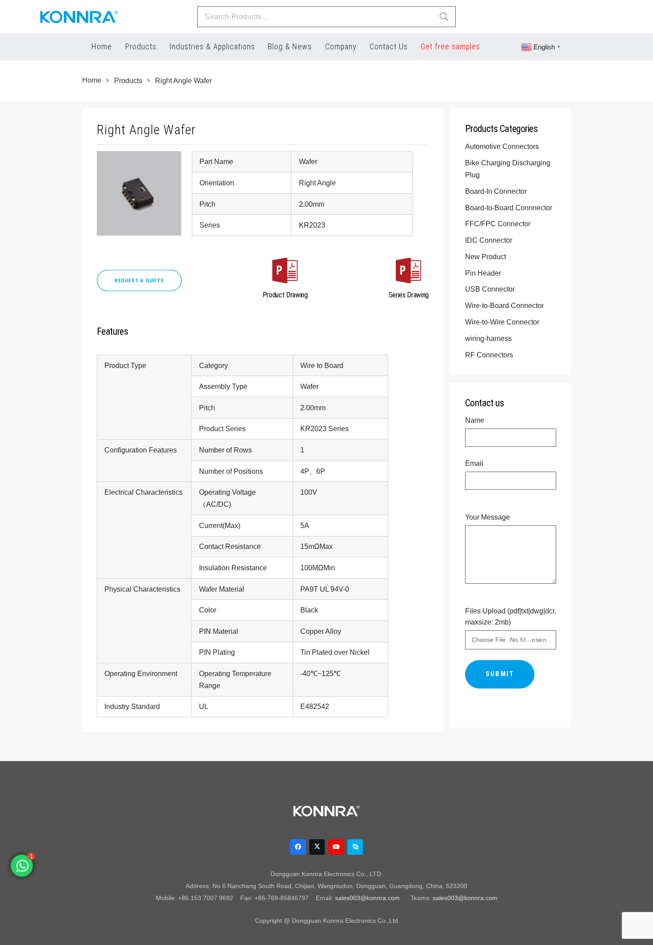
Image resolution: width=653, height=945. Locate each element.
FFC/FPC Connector (498, 224)
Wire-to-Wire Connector (503, 322)
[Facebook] (298, 847)
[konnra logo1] (79, 17)
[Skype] (355, 847)
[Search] (444, 17)
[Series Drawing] (409, 272)
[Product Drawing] (285, 272)
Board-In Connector (497, 191)
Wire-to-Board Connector (505, 305)
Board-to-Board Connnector (509, 208)
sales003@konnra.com (367, 897)
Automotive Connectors (503, 146)
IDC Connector (489, 240)
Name (474, 420)
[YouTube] (336, 847)
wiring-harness (489, 338)
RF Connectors (490, 355)
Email (474, 463)
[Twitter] (317, 847)
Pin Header (484, 273)
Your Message (487, 517)
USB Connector (491, 289)
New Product (486, 256)
